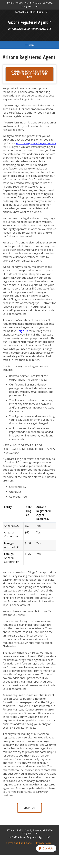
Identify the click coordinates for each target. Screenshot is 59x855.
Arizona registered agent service (36, 143)
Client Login (37, 11)
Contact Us (21, 11)
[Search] (46, 12)
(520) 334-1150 (29, 6)
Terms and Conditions (18, 842)
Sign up (29, 808)
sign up (23, 331)
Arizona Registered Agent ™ (29, 22)
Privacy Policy (43, 842)
